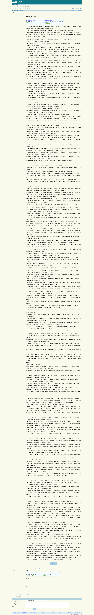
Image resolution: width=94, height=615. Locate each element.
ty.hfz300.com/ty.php (29, 22)
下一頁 (29, 8)
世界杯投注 (43, 612)
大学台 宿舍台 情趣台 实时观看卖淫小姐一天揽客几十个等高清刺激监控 (54, 22)
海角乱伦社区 (69, 612)
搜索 (17, 4)
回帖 (76, 8)
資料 (13, 4)
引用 (35, 568)
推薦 (30, 12)
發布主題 (79, 8)
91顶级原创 (60, 612)
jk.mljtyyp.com (47, 23)
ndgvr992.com (45, 575)
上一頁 (15, 8)
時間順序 (80, 10)
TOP (80, 568)
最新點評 (74, 10)
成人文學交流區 (18, 6)
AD (59, 572)
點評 (38, 582)
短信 (15, 4)
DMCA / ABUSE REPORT (75, 568)
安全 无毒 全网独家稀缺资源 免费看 (31, 574)
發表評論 (38, 568)
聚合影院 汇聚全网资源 (30, 21)
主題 (26, 12)
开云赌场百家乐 (34, 612)
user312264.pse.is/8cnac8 (30, 575)
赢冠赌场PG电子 (16, 612)
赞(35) (53, 563)
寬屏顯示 (69, 10)
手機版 (73, 8)
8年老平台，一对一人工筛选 (51, 574)
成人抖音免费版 (51, 612)
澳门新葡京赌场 (77, 612)
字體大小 (66, 10)
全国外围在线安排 (25, 612)
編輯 (32, 12)
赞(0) (26, 570)
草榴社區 (14, 6)
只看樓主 (72, 10)
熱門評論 (77, 10)
